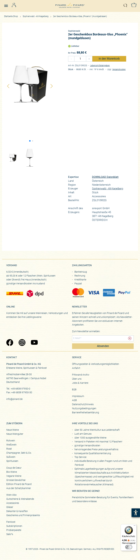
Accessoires (12, 503)
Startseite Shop (11, 16)
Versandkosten (119, 69)
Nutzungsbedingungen (84, 408)
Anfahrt (76, 368)
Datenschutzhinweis (83, 404)
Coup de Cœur (14, 467)
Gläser (9, 507)
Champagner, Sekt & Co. (19, 452)
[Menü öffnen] (7, 4)
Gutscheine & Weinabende (20, 499)
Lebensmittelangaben (100, 65)
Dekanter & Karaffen (17, 511)
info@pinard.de (14, 399)
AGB (74, 400)
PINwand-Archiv (80, 374)
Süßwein (10, 457)
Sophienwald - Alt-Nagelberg (36, 16)
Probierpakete (13, 530)
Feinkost (10, 522)
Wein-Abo (11, 494)
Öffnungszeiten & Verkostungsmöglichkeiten (95, 364)
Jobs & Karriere (80, 383)
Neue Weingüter (14, 434)
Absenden (103, 346)
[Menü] (134, 526)
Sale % (9, 534)
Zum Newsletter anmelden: (86, 331)
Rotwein (10, 440)
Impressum (78, 396)
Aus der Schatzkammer (18, 488)
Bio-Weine (11, 471)
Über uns (76, 378)
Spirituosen (12, 461)
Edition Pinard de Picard (19, 484)
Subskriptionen (14, 526)
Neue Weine (12, 429)
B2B (74, 389)
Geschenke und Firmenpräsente (23, 515)
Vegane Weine (13, 476)
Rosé (9, 448)
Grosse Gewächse (15, 480)
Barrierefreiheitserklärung (85, 412)
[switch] (128, 547)
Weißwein (11, 444)
